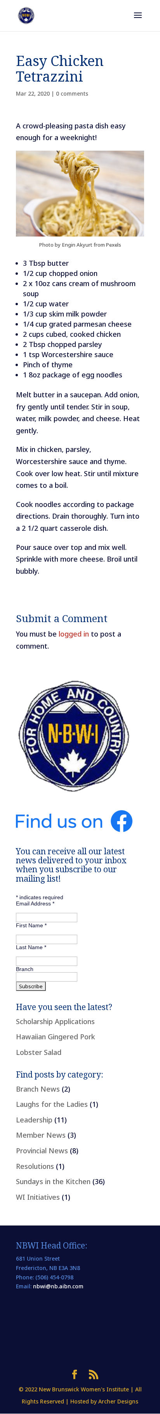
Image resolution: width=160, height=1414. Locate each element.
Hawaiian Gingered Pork (55, 1036)
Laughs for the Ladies (52, 1104)
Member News (41, 1135)
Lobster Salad (38, 1052)
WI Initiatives (38, 1197)
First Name (31, 925)
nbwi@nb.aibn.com (58, 1286)
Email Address (35, 903)
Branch (24, 969)
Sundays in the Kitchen (53, 1181)
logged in (74, 634)
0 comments (72, 93)
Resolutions (35, 1166)
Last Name (31, 947)
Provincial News (42, 1150)
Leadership (34, 1119)
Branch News (38, 1089)
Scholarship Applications (55, 1021)
